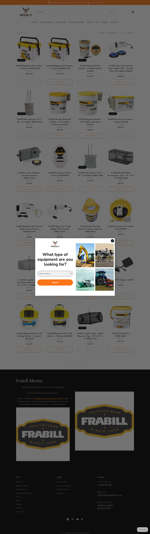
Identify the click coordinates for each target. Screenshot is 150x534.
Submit (55, 282)
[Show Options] (71, 273)
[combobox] (54, 273)
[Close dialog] (112, 240)
